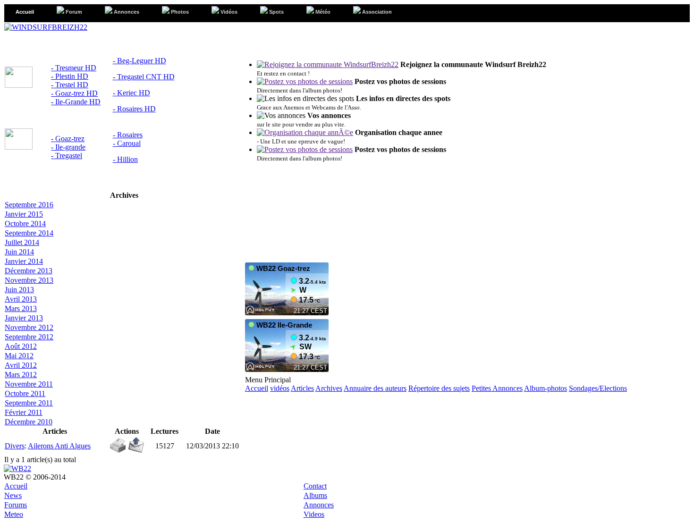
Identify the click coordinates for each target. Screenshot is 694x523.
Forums (15, 505)
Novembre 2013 (29, 280)
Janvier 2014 (24, 261)
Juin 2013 (19, 290)
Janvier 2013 (24, 318)
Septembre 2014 (29, 233)
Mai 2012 (19, 356)
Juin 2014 (19, 252)
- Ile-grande (68, 147)
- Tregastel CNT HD (144, 77)
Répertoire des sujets (439, 388)
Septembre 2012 (29, 337)
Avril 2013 (21, 299)
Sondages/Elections (598, 388)
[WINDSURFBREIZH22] (45, 27)
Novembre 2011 (29, 384)
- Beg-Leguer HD (139, 61)
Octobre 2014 (25, 223)
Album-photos (545, 388)
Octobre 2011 (25, 393)
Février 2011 (23, 412)
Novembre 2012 (29, 327)
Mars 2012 (21, 375)
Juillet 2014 (22, 242)
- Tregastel (66, 156)
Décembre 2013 (28, 271)
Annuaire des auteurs (375, 388)
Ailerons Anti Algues (59, 446)
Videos (314, 514)
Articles (302, 388)
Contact (315, 486)
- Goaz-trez (68, 139)
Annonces (319, 505)
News (13, 495)
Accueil (256, 388)
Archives (328, 388)
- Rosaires (128, 135)
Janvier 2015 (24, 214)
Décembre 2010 (28, 422)
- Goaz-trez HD (74, 93)
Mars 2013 (21, 308)
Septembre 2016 (29, 205)
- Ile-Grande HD (76, 102)
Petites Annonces (497, 388)
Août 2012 (21, 346)
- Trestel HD (69, 85)
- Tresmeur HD (73, 68)
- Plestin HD (69, 76)
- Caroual (127, 143)
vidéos (279, 388)
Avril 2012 (21, 365)
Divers (15, 446)
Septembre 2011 (29, 403)
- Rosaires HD (134, 109)
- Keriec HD (131, 93)
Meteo (13, 514)
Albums (315, 495)
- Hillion (125, 159)
